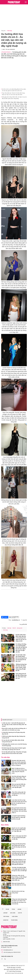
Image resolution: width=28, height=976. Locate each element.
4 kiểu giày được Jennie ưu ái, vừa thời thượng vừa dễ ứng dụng (14, 744)
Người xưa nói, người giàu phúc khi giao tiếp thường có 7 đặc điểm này (19, 829)
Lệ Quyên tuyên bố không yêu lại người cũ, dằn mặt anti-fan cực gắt (18, 817)
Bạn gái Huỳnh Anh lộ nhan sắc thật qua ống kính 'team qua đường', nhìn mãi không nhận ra (19, 810)
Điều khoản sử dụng (9, 973)
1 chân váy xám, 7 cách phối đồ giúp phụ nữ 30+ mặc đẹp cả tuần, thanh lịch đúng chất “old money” (14, 724)
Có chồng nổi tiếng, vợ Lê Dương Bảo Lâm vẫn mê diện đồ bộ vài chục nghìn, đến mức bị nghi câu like (21, 648)
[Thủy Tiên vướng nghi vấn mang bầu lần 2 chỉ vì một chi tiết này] (6, 794)
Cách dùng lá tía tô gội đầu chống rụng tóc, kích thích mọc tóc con (21, 676)
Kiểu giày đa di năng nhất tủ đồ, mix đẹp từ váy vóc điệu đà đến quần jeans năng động (14, 97)
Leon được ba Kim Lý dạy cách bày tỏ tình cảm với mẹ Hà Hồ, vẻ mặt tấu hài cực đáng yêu (19, 802)
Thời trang (9, 30)
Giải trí (20, 912)
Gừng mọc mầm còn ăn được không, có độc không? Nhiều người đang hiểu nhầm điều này (19, 878)
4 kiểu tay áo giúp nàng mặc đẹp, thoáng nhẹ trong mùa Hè (13, 737)
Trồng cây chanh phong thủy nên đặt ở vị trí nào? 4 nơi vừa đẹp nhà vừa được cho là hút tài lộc (19, 901)
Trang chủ (3, 30)
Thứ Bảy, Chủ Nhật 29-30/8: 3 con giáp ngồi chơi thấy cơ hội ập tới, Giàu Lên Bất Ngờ (19, 869)
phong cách (19, 628)
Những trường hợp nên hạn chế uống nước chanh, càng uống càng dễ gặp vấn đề (21, 667)
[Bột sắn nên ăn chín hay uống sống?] (6, 893)
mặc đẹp (9, 628)
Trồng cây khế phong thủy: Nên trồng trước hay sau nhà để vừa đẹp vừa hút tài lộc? (19, 846)
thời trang (5, 630)
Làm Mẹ (19, 909)
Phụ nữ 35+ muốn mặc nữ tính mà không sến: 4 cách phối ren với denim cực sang (14, 729)
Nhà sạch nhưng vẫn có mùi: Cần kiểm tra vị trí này (19, 884)
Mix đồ (14, 628)
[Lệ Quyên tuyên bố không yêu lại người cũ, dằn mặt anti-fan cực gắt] (6, 818)
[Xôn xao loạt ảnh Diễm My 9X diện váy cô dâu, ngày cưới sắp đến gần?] (6, 786)
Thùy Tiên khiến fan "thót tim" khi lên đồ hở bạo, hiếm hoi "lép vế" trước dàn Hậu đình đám (13, 93)
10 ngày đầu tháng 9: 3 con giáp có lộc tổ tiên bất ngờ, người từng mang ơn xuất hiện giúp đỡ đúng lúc (19, 862)
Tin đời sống (14, 920)
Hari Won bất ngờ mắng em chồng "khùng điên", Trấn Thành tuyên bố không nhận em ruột (19, 779)
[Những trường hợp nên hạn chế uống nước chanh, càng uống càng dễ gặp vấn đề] (7, 668)
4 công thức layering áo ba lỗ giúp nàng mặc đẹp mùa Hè (13, 733)
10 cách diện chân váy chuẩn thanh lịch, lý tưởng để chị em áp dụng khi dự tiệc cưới (21, 658)
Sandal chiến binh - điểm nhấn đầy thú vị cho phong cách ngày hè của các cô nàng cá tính (21, 638)
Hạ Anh (25, 624)
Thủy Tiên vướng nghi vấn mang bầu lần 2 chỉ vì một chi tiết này (19, 793)
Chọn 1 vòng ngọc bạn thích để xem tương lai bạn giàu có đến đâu (19, 837)
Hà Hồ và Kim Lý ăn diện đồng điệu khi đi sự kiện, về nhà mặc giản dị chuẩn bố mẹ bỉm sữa (14, 89)
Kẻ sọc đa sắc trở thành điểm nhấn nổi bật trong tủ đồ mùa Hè (13, 741)
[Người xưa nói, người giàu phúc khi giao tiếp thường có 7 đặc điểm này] (6, 830)
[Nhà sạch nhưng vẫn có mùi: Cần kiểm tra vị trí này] (6, 886)
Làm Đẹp (5, 912)
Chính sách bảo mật (18, 973)
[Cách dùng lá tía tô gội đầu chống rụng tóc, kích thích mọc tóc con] (7, 677)
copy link (25, 620)
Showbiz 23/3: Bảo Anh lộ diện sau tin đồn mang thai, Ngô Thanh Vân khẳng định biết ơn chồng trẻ (19, 763)
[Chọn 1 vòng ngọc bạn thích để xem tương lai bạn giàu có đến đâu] (6, 838)
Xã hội (7, 909)
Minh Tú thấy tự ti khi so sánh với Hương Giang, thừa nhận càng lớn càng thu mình (19, 771)
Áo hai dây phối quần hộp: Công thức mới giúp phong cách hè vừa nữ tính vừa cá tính (14, 752)
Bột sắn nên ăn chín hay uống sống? (18, 892)
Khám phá (5, 920)
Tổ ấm (13, 909)
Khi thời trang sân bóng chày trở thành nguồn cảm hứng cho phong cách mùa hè (14, 748)
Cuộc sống (15, 916)
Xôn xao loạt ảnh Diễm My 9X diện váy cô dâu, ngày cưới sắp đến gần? (18, 786)
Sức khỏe (12, 912)
